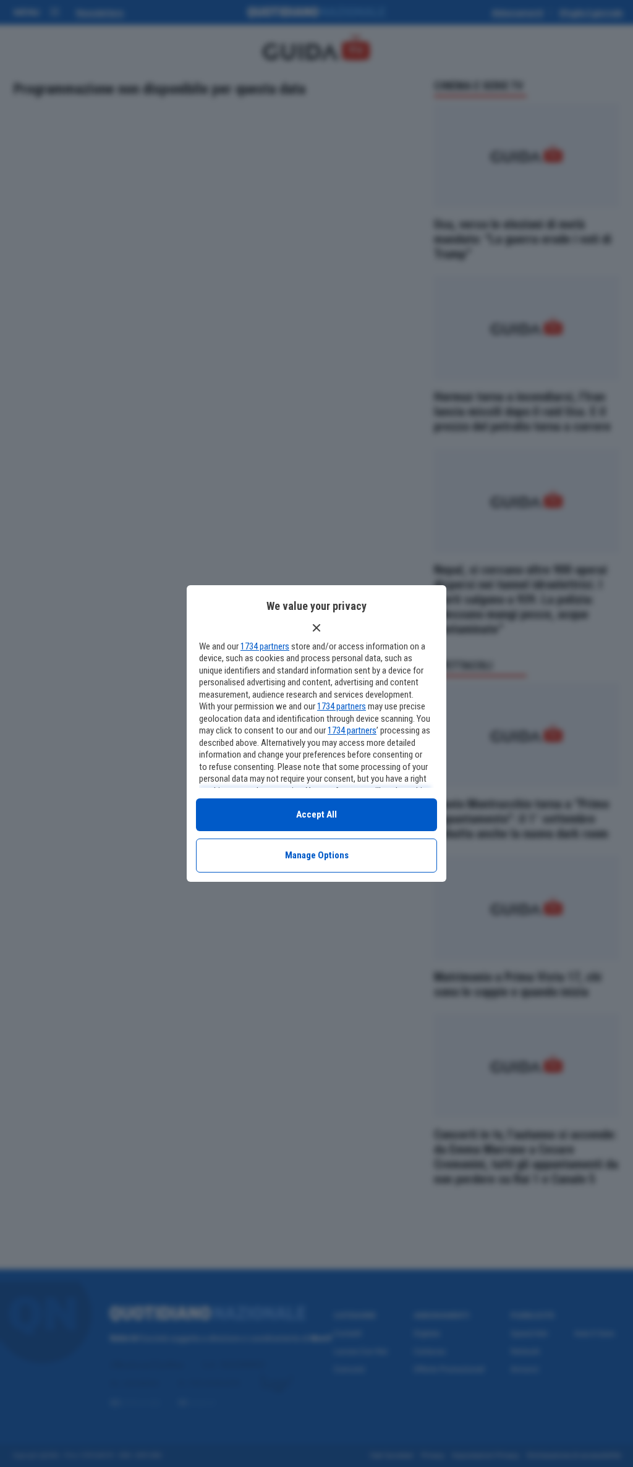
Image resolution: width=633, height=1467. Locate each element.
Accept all (316, 814)
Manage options (317, 855)
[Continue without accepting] (316, 628)
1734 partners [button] (264, 646)
